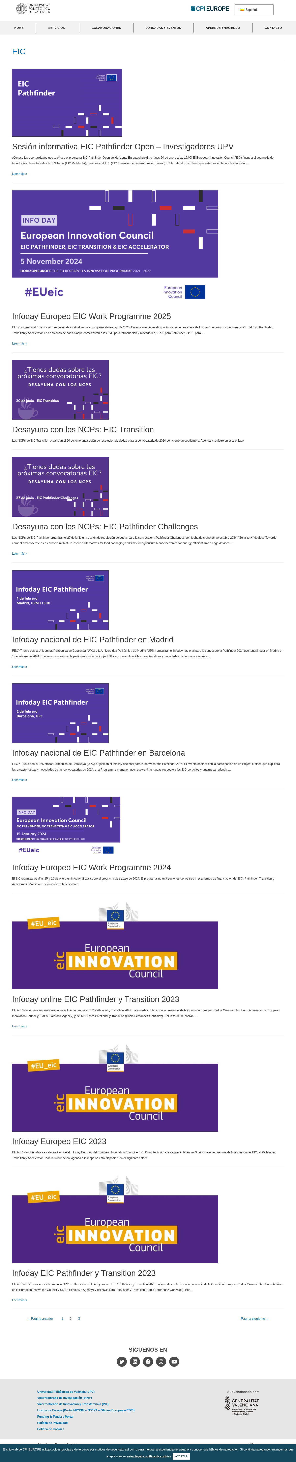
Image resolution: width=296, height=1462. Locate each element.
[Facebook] (148, 1362)
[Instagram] (161, 1362)
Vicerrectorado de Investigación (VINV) (64, 1397)
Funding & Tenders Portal (55, 1416)
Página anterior (40, 1318)
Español (251, 10)
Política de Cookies (50, 1429)
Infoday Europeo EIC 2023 (59, 1141)
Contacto (273, 27)
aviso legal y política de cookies (149, 1456)
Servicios (56, 27)
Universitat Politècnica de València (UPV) (66, 1391)
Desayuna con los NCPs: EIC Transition (83, 429)
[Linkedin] (135, 1362)
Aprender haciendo (223, 27)
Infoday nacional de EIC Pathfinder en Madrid (92, 639)
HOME (19, 27)
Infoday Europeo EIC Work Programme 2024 (91, 867)
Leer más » (19, 173)
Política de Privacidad (52, 1422)
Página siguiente (255, 1318)
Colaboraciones (106, 27)
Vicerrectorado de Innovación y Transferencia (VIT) (73, 1404)
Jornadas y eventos (163, 27)
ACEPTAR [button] (181, 1456)
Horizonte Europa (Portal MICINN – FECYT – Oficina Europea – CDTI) (86, 1410)
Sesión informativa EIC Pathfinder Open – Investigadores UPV (123, 146)
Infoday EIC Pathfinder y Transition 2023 (84, 1273)
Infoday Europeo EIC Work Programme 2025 (91, 316)
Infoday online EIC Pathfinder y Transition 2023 (95, 999)
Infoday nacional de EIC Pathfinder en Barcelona (98, 752)
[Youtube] (174, 1362)
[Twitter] (122, 1362)
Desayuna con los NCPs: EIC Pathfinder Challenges (105, 526)
